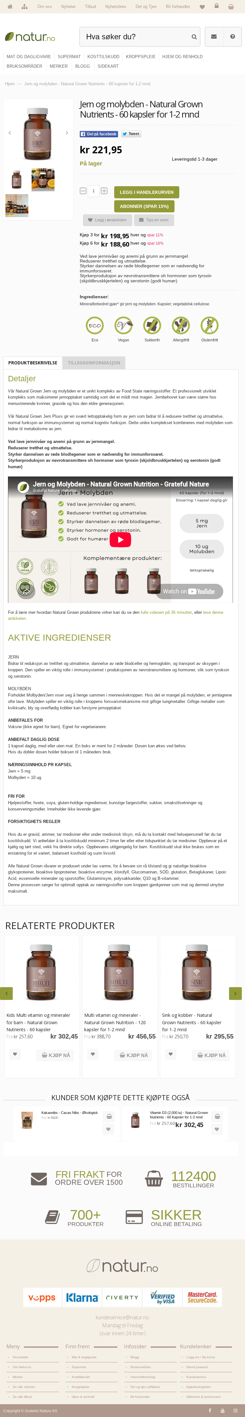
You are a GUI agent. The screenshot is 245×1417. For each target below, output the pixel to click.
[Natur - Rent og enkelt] (33, 35)
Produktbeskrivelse (32, 363)
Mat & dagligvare (84, 1357)
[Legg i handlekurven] (108, 1116)
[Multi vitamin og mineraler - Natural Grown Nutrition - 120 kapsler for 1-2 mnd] (120, 973)
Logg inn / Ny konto (200, 1357)
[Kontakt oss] (214, 36)
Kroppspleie (80, 1387)
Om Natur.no (22, 1367)
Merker (18, 1377)
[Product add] (232, 6)
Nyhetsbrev (115, 6)
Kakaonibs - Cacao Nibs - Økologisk (69, 1113)
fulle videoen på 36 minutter (166, 612)
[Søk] (194, 36)
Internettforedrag (142, 1377)
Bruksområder (140, 1367)
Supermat (79, 1367)
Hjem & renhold (83, 1396)
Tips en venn (157, 220)
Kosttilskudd (81, 1377)
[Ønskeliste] (202, 6)
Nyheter (68, 6)
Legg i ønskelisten (111, 220)
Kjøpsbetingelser (198, 1387)
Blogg (134, 1357)
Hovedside (20, 1357)
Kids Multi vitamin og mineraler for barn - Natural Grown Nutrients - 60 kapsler (38, 1022)
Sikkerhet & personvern (203, 1396)
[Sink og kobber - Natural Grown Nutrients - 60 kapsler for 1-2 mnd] (198, 973)
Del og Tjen (146, 6)
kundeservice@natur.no (122, 1317)
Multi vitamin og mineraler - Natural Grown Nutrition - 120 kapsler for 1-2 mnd (115, 1022)
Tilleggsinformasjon (94, 363)
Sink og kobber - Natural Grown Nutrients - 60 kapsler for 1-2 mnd (191, 1022)
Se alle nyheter (24, 1387)
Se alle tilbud (22, 1396)
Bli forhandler (178, 6)
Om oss (44, 6)
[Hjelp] (232, 36)
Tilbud (90, 6)
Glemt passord (197, 1367)
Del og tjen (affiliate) (145, 1387)
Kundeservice (196, 1377)
